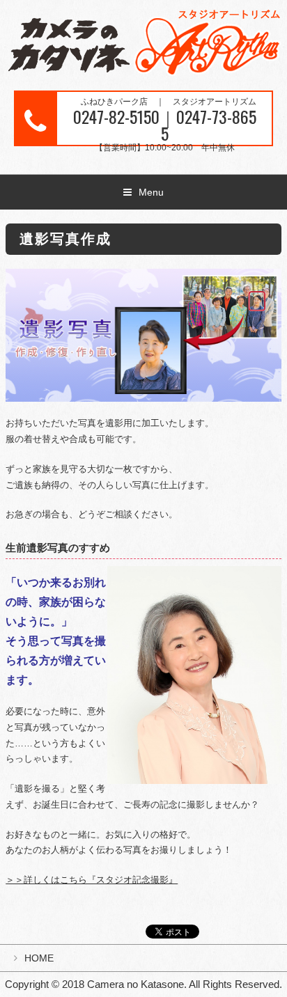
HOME (39, 958)
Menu (151, 192)
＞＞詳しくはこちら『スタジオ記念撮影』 (92, 879)
